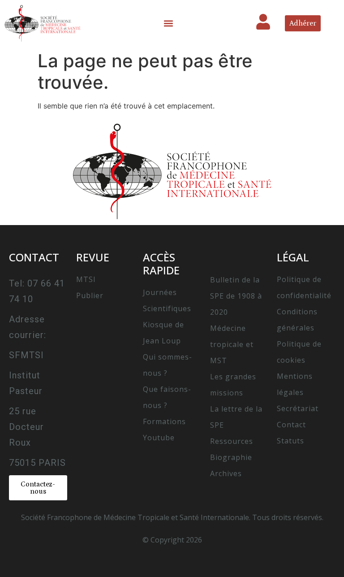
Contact (291, 424)
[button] (168, 23)
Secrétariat (297, 408)
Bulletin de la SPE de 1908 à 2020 (236, 296)
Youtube (159, 438)
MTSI (86, 279)
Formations (164, 421)
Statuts (290, 441)
